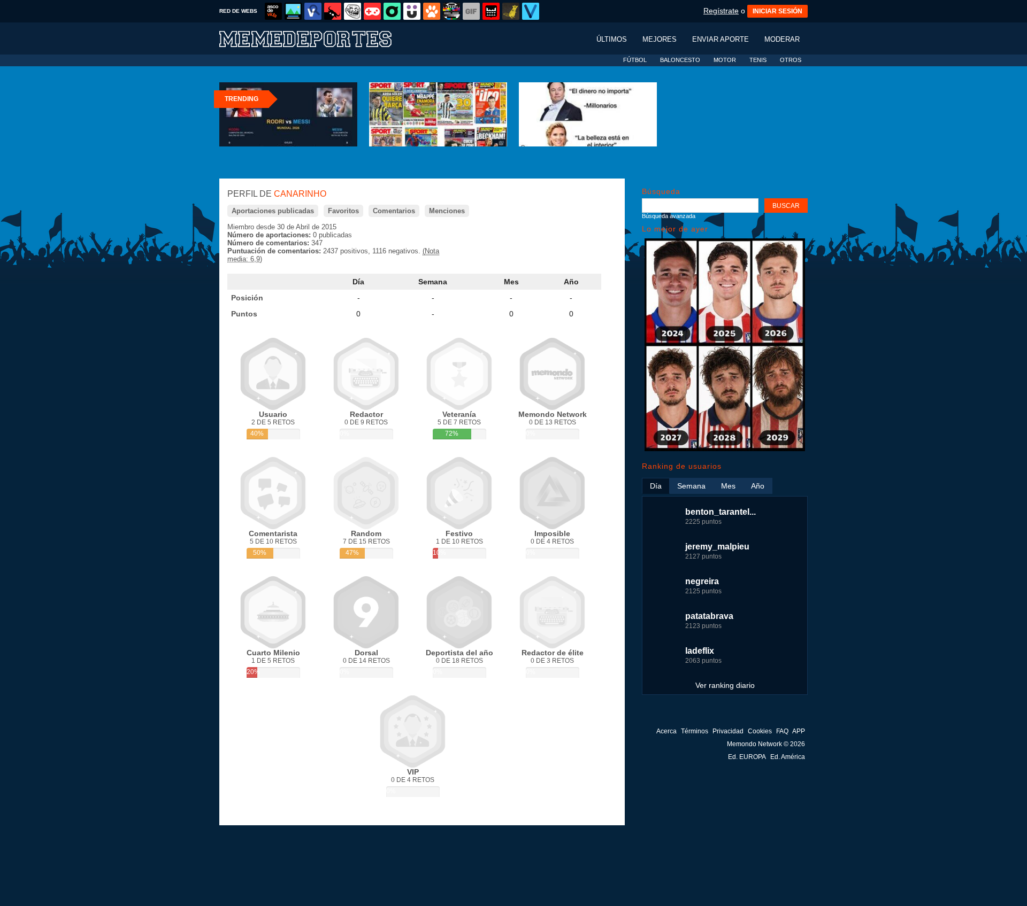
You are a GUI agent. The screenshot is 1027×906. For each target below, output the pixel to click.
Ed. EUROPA (747, 757)
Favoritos (343, 211)
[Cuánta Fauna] (431, 11)
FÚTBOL (635, 60)
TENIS (758, 60)
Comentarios (394, 211)
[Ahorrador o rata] (510, 11)
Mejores (659, 39)
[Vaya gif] (471, 11)
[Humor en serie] (411, 11)
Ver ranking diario (725, 685)
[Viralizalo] (530, 11)
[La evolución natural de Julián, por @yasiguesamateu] (725, 449)
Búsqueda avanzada (668, 216)
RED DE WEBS (238, 11)
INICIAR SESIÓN (777, 11)
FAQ (782, 731)
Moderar (782, 39)
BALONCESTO (680, 60)
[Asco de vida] (273, 11)
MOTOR (725, 60)
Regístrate (721, 10)
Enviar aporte (720, 39)
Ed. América (787, 757)
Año (571, 281)
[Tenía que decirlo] (491, 11)
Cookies (760, 731)
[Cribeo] (392, 11)
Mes (511, 281)
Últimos (611, 39)
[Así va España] (332, 11)
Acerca (666, 731)
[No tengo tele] (451, 11)
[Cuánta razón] (293, 11)
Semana (432, 281)
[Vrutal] (372, 11)
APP (798, 731)
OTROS (790, 60)
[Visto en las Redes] (312, 11)
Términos (694, 731)
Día (358, 281)
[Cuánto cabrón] (352, 11)
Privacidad (728, 731)
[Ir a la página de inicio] (315, 38)
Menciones (447, 211)
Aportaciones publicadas (273, 211)
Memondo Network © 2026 (766, 744)
